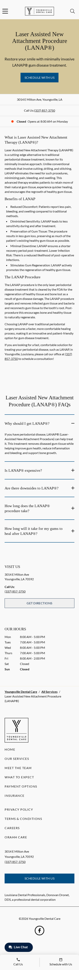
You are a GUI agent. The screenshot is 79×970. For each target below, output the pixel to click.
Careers (12, 828)
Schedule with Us (40, 77)
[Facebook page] (39, 930)
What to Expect (19, 777)
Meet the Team (18, 768)
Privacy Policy (19, 809)
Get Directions (39, 603)
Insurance (15, 795)
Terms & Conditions (23, 818)
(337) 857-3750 (44, 110)
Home (10, 749)
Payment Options (21, 786)
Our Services (17, 758)
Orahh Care (16, 837)
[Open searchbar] (72, 11)
